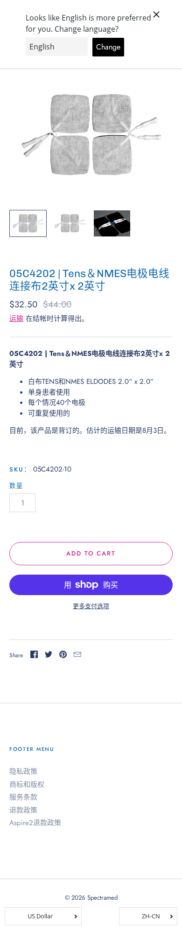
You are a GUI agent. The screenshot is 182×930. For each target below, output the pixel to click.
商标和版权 (26, 784)
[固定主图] (63, 656)
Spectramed (102, 897)
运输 (16, 318)
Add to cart (91, 553)
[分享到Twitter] (48, 656)
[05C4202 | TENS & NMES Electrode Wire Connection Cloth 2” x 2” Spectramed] (28, 223)
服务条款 (23, 797)
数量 (16, 485)
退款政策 (23, 810)
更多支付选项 (91, 606)
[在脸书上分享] (34, 656)
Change (108, 47)
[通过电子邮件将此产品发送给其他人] (77, 656)
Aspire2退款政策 (35, 823)
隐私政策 (23, 771)
